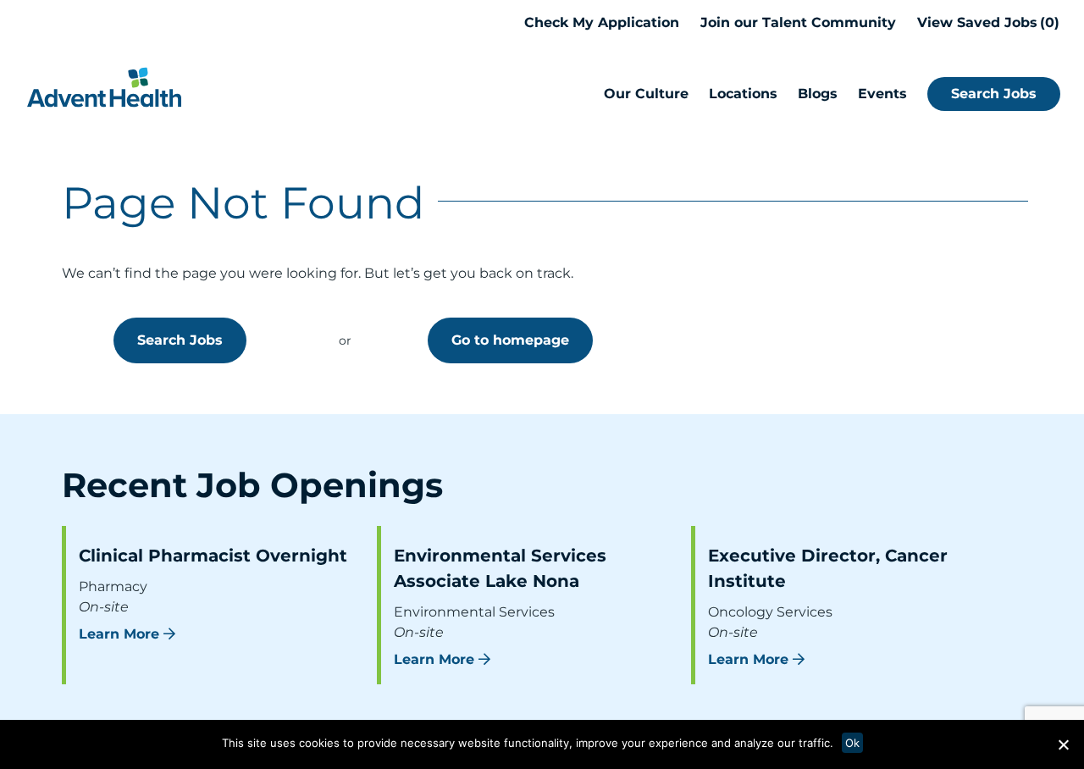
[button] (1062, 744)
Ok (852, 743)
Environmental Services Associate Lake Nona (500, 568)
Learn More (119, 634)
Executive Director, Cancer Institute (828, 568)
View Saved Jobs (985, 22)
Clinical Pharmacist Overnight (213, 555)
